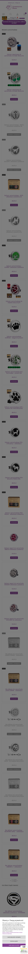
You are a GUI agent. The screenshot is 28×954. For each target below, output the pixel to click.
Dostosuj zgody (14, 941)
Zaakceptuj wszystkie (14, 945)
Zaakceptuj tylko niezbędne (14, 937)
